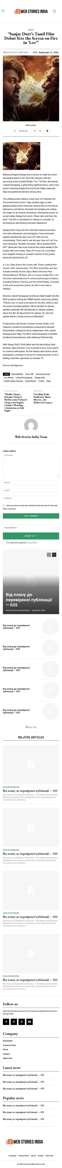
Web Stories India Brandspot (18, 610)
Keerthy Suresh (43, 374)
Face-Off (29, 374)
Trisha (41, 381)
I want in (29, 536)
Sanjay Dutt (40, 378)
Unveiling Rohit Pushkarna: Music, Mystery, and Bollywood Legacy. (43, 398)
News (31, 30)
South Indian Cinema (13, 381)
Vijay (48, 381)
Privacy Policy (31, 543)
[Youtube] (29, 1022)
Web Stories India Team (17, 52)
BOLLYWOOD (17, 374)
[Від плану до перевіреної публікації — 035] (31, 582)
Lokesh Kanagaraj (24, 378)
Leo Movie (9, 378)
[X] (21, 1022)
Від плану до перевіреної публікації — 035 (29, 599)
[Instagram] (14, 1022)
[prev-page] (49, 555)
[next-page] (54, 555)
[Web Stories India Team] (31, 425)
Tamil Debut (30, 381)
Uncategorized (11, 787)
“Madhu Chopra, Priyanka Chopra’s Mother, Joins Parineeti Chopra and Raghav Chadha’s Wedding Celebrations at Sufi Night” (15, 402)
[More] (47, 131)
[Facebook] (6, 1022)
